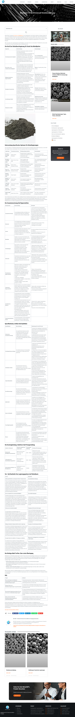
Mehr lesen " (54, 79)
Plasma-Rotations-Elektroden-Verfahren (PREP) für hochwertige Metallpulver (59, 75)
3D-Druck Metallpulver (55, 125)
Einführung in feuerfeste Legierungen (37, 670)
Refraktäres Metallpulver (56, 136)
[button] (46, 28)
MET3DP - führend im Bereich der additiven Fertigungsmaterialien (25, 618)
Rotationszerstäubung (11, 670)
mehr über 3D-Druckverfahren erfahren (12, 609)
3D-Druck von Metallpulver (18, 35)
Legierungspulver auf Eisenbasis (57, 138)
